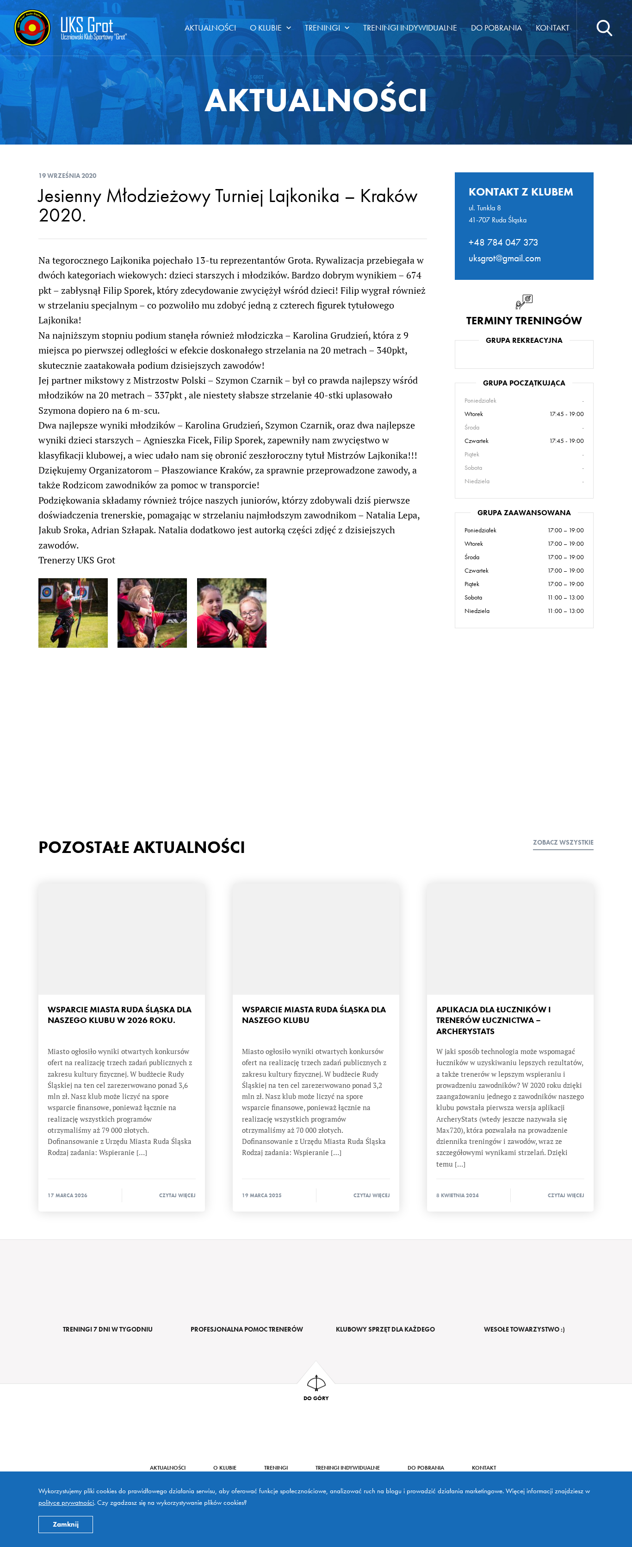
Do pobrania (496, 27)
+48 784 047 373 (504, 242)
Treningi (322, 27)
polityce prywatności (66, 1502)
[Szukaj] (604, 28)
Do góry (316, 1398)
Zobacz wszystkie (563, 842)
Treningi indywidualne (410, 27)
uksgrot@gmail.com (505, 258)
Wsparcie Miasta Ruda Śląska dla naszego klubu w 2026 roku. (121, 939)
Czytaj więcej (177, 1195)
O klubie (266, 27)
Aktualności (210, 27)
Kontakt (553, 27)
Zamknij (66, 1524)
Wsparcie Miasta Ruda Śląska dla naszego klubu (316, 939)
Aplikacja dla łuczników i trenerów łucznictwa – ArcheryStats (510, 939)
